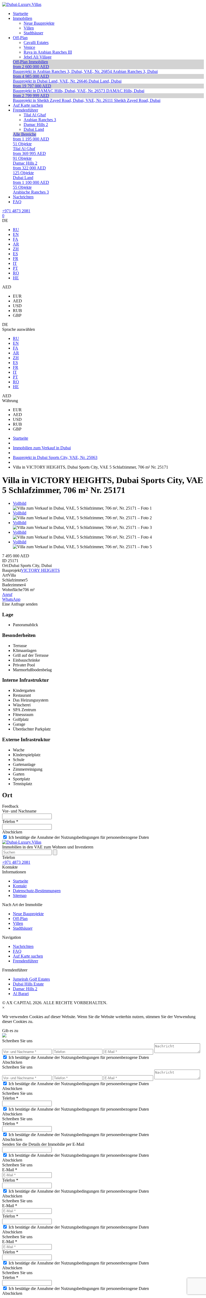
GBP (17, 315)
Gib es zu (10, 1030)
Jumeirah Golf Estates (31, 979)
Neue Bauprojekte (28, 913)
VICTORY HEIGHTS (40, 570)
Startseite (20, 881)
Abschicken (12, 832)
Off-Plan (20, 918)
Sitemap (20, 895)
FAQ (17, 951)
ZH (16, 249)
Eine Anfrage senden (20, 604)
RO (16, 273)
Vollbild (19, 503)
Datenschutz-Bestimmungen (37, 890)
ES (15, 253)
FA (15, 239)
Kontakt (20, 886)
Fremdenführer (25, 961)
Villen (18, 923)
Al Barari (21, 993)
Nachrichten (23, 946)
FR (15, 258)
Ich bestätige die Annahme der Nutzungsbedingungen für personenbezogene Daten (79, 837)
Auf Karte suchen (28, 956)
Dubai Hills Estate (28, 984)
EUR (17, 296)
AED (17, 301)
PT (15, 268)
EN (16, 234)
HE (16, 278)
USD (17, 305)
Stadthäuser (22, 928)
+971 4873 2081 (16, 211)
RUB (17, 310)
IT (15, 263)
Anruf (7, 594)
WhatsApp (11, 599)
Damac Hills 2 (25, 989)
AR (16, 244)
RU (16, 229)
